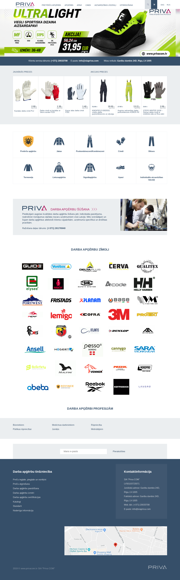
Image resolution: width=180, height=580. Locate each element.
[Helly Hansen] (144, 284)
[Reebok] (95, 387)
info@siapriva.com (89, 61)
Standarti (17, 506)
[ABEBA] (37, 387)
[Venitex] (61, 266)
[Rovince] (66, 387)
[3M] (118, 315)
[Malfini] (65, 368)
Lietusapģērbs (59, 177)
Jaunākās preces (22, 72)
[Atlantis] (90, 331)
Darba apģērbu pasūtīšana (26, 488)
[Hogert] (63, 350)
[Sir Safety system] (87, 284)
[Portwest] (32, 301)
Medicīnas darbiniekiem (63, 425)
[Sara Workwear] (144, 350)
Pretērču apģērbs (51, 5)
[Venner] (94, 368)
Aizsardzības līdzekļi (105, 5)
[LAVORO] (145, 387)
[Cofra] (90, 314)
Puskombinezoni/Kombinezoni (90, 151)
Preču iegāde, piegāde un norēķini (29, 479)
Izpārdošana (126, 5)
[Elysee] (32, 284)
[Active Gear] (147, 331)
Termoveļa (28, 177)
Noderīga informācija (23, 510)
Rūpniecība (96, 425)
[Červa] (118, 267)
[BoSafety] (36, 369)
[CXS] (32, 331)
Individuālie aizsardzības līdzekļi (151, 178)
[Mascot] (58, 284)
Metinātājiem (97, 429)
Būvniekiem (18, 425)
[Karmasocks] (121, 387)
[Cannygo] (119, 350)
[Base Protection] (118, 300)
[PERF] (32, 315)
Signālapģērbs (90, 177)
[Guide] (32, 266)
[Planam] (90, 300)
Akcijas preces (99, 72)
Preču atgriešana (21, 484)
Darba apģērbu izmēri (23, 493)
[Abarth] (61, 331)
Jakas (59, 151)
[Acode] (115, 284)
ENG (162, 5)
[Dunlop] (118, 331)
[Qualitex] (147, 267)
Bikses (152, 151)
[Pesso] (92, 349)
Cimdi (88, 5)
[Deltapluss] (90, 266)
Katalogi (17, 501)
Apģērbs (69, 5)
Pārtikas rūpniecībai (22, 429)
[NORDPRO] (145, 368)
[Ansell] (35, 350)
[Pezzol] (120, 368)
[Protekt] (147, 314)
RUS (168, 5)
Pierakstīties (119, 451)
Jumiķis (55, 429)
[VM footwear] (147, 300)
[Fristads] (61, 301)
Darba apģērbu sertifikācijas (27, 497)
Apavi (79, 5)
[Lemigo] (61, 315)
